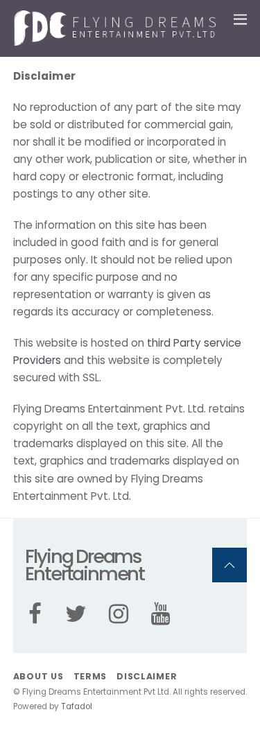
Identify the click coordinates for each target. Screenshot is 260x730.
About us (38, 676)
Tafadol (76, 706)
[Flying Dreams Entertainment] (117, 39)
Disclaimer (146, 676)
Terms (90, 676)
